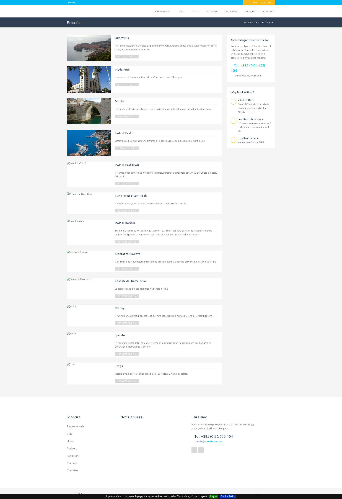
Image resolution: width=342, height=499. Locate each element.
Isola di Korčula (125, 222)
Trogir (119, 365)
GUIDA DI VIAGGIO (260, 2)
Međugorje (122, 69)
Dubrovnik (122, 37)
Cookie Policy (228, 496)
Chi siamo (250, 11)
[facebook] (194, 450)
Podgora (211, 11)
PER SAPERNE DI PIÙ (127, 57)
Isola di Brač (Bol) (127, 164)
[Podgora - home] (94, 11)
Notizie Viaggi (132, 417)
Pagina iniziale (163, 11)
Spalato (120, 335)
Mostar (120, 101)
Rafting (120, 308)
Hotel (195, 11)
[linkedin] (201, 450)
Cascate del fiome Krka (130, 280)
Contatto (269, 11)
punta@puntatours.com (248, 75)
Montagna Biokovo (128, 253)
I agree (213, 496)
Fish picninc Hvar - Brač (131, 195)
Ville (182, 11)
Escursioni (231, 11)
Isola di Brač (123, 133)
